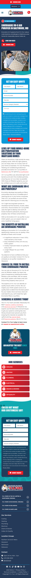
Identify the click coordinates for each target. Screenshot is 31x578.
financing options (10, 319)
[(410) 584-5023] (2, 40)
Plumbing (10, 378)
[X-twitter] (10, 567)
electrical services (10, 307)
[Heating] (4, 372)
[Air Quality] (4, 394)
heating (7, 305)
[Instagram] (24, 567)
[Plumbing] (4, 378)
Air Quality (10, 394)
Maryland (14, 6)
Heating (9, 372)
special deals (16, 317)
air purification (23, 172)
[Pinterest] (15, 567)
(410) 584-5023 (10, 41)
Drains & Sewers (12, 389)
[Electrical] (4, 383)
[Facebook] (7, 567)
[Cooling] (4, 367)
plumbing (19, 305)
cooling (13, 305)
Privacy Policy (6, 134)
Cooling (9, 367)
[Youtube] (18, 567)
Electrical (10, 383)
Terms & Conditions (16, 134)
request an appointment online (13, 324)
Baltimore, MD (6, 172)
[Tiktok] (13, 567)
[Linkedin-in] (21, 567)
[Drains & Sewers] (4, 389)
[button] (2, 12)
